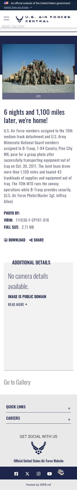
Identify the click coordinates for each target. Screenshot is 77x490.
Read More (16, 304)
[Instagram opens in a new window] (39, 474)
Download (16, 240)
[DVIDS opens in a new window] (61, 472)
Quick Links (15, 407)
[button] (18, 7)
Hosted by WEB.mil (38, 484)
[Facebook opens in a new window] (16, 474)
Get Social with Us (38, 436)
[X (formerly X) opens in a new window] (27, 474)
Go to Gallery (17, 381)
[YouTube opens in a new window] (50, 474)
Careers (13, 418)
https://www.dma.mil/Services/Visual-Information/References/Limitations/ (33, 357)
